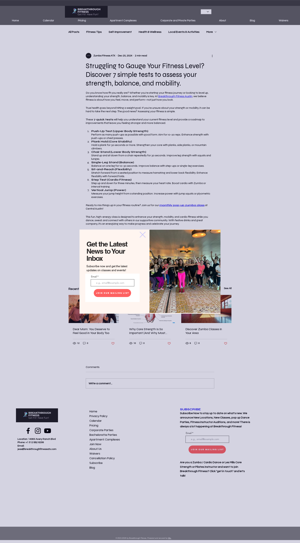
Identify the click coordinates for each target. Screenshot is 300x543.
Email (94, 276)
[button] (143, 234)
